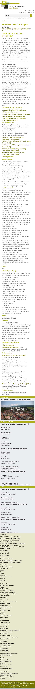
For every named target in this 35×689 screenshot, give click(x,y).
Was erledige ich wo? (10, 21)
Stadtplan (2, 580)
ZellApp (2, 573)
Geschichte (3, 575)
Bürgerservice (4, 600)
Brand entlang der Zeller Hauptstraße (10, 538)
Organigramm (4, 605)
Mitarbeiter (3, 608)
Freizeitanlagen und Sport (7, 585)
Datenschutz (4, 687)
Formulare (3, 613)
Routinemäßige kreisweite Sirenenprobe (10, 562)
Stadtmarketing (4, 648)
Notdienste (3, 619)
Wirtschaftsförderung (5, 645)
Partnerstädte (3, 582)
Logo (1, 571)
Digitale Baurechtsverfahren (7, 592)
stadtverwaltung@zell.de (26, 12)
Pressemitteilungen (5, 552)
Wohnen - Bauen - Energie (7, 590)
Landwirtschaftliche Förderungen (8, 653)
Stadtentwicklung (4, 650)
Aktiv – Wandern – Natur (6, 668)
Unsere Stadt (4, 565)
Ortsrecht (2, 612)
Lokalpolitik (3, 627)
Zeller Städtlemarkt (5, 595)
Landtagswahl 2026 (5, 638)
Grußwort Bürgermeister (6, 566)
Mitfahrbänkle (3, 597)
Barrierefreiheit (21, 18)
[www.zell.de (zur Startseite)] (12, 8)
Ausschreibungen (4, 555)
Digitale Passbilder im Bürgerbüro (9, 545)
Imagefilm (2, 570)
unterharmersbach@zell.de (11, 517)
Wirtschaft (3, 641)
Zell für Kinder (4, 671)
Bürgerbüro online (5, 610)
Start (1, 21)
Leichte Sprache (11, 18)
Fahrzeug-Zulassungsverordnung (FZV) (14, 355)
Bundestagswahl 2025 (6, 635)
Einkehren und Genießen (6, 665)
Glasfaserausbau (4, 550)
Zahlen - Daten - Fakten (6, 577)
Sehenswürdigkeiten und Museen (9, 594)
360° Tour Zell (4, 568)
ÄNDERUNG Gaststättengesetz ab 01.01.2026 (12, 546)
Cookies (11, 687)
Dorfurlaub (3, 663)
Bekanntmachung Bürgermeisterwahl (9, 630)
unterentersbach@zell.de (12, 478)
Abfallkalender (4, 617)
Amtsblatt (2, 557)
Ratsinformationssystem (6, 632)
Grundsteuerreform (5, 548)
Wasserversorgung (5, 622)
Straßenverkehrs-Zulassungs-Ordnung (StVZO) (16, 384)
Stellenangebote (4, 553)
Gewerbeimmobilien (5, 646)
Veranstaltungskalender (6, 558)
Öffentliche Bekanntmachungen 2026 (10, 540)
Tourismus (3, 658)
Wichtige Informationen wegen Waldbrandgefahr (12, 543)
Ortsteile (2, 578)
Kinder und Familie (5, 583)
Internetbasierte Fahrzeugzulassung (13, 116)
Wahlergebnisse (4, 633)
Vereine (2, 587)
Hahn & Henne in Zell (5, 661)
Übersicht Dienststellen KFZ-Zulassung (14, 118)
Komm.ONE (24, 687)
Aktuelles (3, 535)
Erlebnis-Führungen (5, 670)
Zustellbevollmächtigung (10, 120)
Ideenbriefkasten (4, 620)
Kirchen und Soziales (5, 588)
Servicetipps (3, 666)
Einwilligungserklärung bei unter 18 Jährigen (16, 114)
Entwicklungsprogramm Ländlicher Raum (11, 560)
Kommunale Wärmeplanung (7, 541)
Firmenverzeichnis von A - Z (7, 643)
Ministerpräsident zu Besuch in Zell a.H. (10, 536)
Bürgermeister (4, 628)
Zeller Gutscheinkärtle (6, 615)
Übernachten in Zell (5, 660)
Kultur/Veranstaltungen (6, 675)
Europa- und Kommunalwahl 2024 (9, 637)
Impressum (25, 685)
